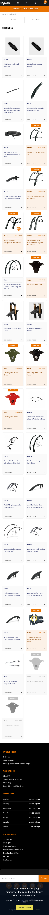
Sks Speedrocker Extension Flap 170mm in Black (35, 109)
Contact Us (7, 860)
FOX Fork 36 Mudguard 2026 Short (34, 65)
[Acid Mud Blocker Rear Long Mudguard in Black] (13, 619)
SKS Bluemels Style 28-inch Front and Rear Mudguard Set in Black (12, 287)
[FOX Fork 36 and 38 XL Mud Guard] (13, 311)
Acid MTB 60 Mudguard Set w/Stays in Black (36, 550)
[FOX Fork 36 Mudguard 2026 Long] (13, 46)
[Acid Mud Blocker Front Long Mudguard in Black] (13, 575)
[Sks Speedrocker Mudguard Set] (36, 134)
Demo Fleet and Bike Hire (13, 786)
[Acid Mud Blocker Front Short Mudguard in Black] (36, 575)
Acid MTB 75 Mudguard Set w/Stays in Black (12, 506)
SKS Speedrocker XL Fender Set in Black (36, 197)
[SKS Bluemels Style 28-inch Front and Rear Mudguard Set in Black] (13, 267)
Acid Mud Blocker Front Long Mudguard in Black (12, 594)
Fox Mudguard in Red (11, 417)
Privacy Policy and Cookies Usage (16, 764)
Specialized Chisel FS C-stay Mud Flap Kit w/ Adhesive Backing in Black (12, 110)
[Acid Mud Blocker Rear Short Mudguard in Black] (36, 487)
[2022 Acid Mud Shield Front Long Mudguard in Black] (13, 178)
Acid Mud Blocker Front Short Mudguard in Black (35, 594)
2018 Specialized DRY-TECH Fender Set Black (12, 550)
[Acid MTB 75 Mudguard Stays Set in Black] (13, 663)
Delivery (6, 757)
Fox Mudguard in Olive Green (11, 374)
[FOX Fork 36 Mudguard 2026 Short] (36, 46)
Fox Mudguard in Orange (35, 681)
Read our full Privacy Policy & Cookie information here (24, 901)
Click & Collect (9, 760)
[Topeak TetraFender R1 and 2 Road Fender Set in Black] (13, 443)
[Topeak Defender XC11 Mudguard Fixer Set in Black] (36, 619)
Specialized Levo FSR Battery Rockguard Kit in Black (12, 154)
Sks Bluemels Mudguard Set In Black (35, 462)
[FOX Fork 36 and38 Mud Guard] (36, 311)
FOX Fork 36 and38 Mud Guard (34, 330)
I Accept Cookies (24, 908)
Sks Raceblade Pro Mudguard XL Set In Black (12, 242)
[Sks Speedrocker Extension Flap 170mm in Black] (36, 90)
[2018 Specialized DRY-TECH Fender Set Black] (13, 531)
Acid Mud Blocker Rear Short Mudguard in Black (35, 506)
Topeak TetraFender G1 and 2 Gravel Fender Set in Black (36, 418)
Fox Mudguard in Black (34, 284)
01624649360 (7, 839)
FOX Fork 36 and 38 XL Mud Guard (12, 330)
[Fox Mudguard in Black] (36, 267)
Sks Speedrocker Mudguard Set (36, 153)
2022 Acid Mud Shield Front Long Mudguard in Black (12, 197)
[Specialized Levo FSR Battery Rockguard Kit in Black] (13, 134)
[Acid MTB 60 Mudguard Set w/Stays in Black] (36, 531)
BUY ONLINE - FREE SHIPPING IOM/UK (25, 8)
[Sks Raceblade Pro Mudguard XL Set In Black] (13, 222)
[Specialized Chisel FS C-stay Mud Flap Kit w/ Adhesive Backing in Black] (13, 90)
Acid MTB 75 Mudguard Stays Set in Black (11, 682)
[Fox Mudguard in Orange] (36, 663)
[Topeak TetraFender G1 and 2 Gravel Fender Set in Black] (36, 399)
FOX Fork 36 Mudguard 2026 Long (11, 65)
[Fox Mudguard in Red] (13, 399)
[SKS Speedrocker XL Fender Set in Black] (36, 178)
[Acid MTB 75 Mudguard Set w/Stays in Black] (13, 487)
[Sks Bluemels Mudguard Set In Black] (36, 443)
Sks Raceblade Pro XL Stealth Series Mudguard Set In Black (35, 243)
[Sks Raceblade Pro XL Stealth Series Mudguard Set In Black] (36, 222)
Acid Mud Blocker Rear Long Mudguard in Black (12, 638)
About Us (6, 776)
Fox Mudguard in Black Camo (34, 374)
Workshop (7, 783)
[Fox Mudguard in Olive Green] (13, 355)
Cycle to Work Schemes (12, 779)
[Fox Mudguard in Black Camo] (36, 355)
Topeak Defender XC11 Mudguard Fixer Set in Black (34, 640)
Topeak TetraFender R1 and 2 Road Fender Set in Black (12, 462)
